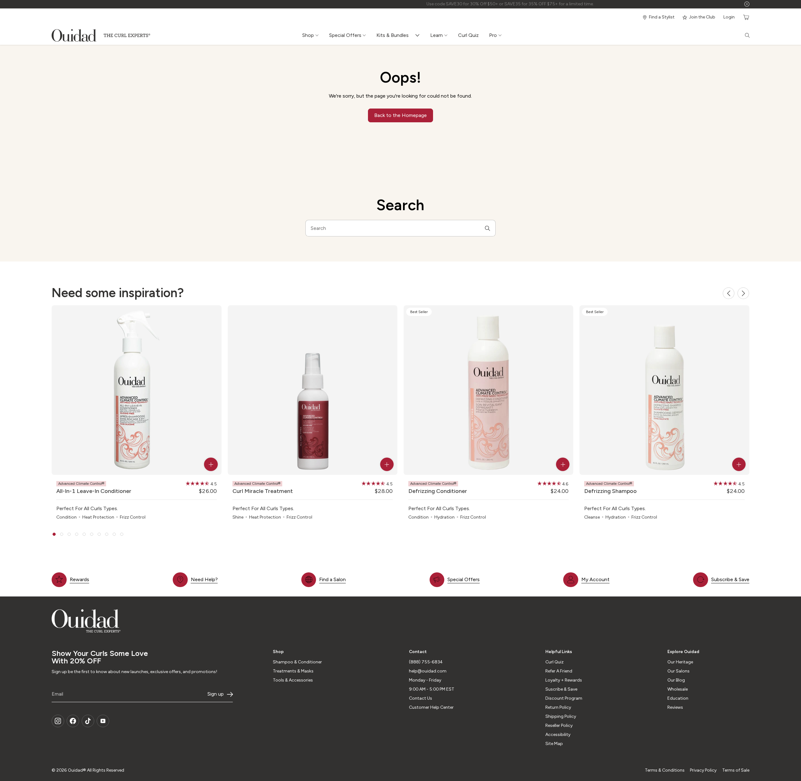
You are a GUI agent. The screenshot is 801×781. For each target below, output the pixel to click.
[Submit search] (488, 228)
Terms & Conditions (665, 770)
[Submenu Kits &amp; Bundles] (419, 35)
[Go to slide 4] (76, 534)
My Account (595, 579)
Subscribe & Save (730, 579)
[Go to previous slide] (728, 293)
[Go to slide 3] (69, 534)
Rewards (79, 579)
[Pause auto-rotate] (746, 4)
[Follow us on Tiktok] (88, 721)
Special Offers (463, 579)
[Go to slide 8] (106, 534)
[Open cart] (745, 17)
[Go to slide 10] (121, 534)
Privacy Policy (703, 770)
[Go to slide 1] (54, 534)
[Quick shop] (210, 464)
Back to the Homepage (400, 115)
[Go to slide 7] (99, 534)
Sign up (215, 694)
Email (57, 694)
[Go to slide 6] (91, 534)
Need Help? (204, 579)
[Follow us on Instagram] (58, 721)
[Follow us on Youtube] (103, 721)
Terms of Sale (735, 770)
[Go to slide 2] (61, 534)
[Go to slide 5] (84, 534)
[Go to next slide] (743, 293)
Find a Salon (332, 579)
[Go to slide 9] (114, 534)
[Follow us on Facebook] (73, 721)
